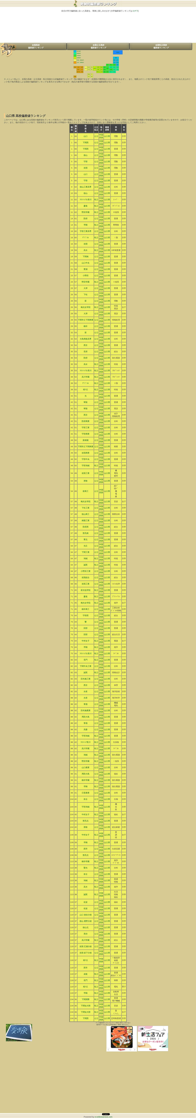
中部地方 (79, 55)
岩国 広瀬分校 (86, 946)
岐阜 (105, 69)
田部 (85, 628)
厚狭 (85, 481)
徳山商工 (85, 514)
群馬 (111, 67)
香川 (92, 74)
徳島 (92, 76)
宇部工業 (85, 427)
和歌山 (98, 71)
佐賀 (78, 67)
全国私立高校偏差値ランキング (161, 46)
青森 (116, 57)
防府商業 (85, 421)
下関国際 (85, 999)
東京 (114, 71)
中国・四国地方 (80, 60)
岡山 (92, 69)
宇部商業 (85, 434)
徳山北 (86, 927)
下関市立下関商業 (85, 320)
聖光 (85, 868)
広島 (89, 69)
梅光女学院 (85, 307)
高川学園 (85, 377)
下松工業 (85, 508)
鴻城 (85, 558)
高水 (85, 250)
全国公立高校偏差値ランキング (98, 46)
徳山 (85, 155)
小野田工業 (85, 571)
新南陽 (86, 440)
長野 (107, 68)
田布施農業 (85, 710)
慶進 (85, 206)
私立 (96, 199)
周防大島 (85, 717)
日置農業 (85, 793)
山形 (114, 62)
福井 (105, 67)
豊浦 (85, 269)
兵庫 (95, 68)
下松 (85, 294)
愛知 (105, 71)
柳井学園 (85, 780)
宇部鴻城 (85, 465)
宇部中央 (85, 459)
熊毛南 (86, 533)
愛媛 (89, 74)
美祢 (85, 934)
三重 (102, 71)
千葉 (117, 69)
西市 (85, 849)
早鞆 (85, 225)
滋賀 (102, 67)
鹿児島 (78, 71)
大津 (85, 288)
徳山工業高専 (85, 187)
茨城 (117, 67)
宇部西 (86, 615)
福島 (117, 64)
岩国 (85, 168)
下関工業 (85, 552)
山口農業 (85, 767)
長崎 (75, 67)
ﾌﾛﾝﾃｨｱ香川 (86, 742)
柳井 (85, 326)
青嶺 (85, 704)
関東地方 (79, 53)
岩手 (117, 60)
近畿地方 (79, 57)
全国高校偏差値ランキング (36, 46)
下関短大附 (85, 1006)
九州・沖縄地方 (80, 62)
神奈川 (110, 71)
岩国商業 (85, 453)
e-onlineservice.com (103, 1117)
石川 (107, 64)
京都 (98, 67)
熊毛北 (86, 821)
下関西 (86, 142)
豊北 (85, 539)
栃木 (114, 67)
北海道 (117, 52)
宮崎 (82, 71)
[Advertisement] (98, 28)
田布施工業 (85, 679)
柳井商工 (85, 609)
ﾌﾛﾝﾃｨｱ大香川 (86, 199)
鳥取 (92, 67)
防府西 (86, 527)
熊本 (78, 69)
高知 (89, 76)
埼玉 (114, 69)
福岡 (82, 67)
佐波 (85, 902)
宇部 (85, 161)
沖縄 (75, 76)
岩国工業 (85, 473)
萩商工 (86, 491)
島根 (89, 67)
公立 (96, 136)
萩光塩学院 (85, 590)
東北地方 (79, 51)
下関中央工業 (85, 666)
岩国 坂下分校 (86, 953)
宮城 (117, 62)
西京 (85, 345)
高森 (85, 729)
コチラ (135, 11)
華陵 (85, 402)
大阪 (98, 69)
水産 (85, 691)
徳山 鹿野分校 (86, 921)
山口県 (107, 136)
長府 (85, 351)
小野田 (86, 275)
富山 (111, 64)
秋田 (114, 60)
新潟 (114, 64)
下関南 (86, 256)
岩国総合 (85, 577)
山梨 (111, 69)
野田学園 (85, 212)
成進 (85, 974)
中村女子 (85, 641)
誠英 (85, 565)
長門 (85, 660)
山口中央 (85, 263)
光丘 (85, 546)
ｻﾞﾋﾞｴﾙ (85, 237)
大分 (82, 69)
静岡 (107, 71)
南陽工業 (85, 520)
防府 (85, 218)
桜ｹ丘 (85, 389)
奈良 (102, 69)
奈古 (85, 799)
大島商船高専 (85, 339)
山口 (86, 68)
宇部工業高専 (85, 231)
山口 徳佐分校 (86, 915)
